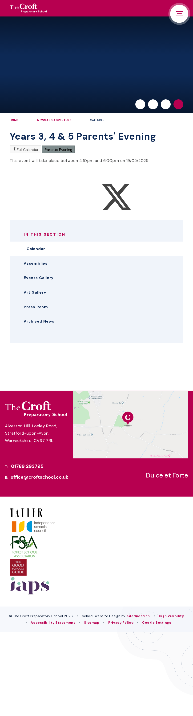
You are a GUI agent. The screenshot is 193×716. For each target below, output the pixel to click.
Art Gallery (35, 292)
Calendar (97, 120)
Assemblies (36, 263)
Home (14, 120)
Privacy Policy (120, 622)
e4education (138, 616)
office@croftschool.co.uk (39, 477)
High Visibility (171, 616)
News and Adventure (54, 120)
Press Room (36, 306)
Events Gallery (39, 277)
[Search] (178, 104)
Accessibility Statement (53, 622)
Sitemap (91, 622)
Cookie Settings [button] (156, 622)
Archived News (39, 321)
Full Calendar (28, 149)
